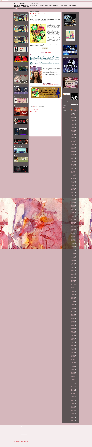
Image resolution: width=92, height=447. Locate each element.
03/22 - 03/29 (73, 213)
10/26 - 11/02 (73, 239)
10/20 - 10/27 (73, 291)
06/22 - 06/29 (73, 253)
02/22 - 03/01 (73, 219)
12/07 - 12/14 (73, 230)
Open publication (16, 441)
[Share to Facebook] (42, 106)
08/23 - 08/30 (73, 185)
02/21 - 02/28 (73, 165)
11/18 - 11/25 (73, 358)
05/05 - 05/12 (73, 324)
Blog (46, 84)
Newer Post (32, 135)
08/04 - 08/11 (73, 307)
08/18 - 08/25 (73, 117)
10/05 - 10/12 (73, 243)
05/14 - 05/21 (73, 130)
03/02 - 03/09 (73, 267)
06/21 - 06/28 (73, 196)
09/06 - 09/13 (73, 182)
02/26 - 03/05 (73, 133)
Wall (33, 106)
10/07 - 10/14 (73, 366)
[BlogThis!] (40, 106)
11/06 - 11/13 (73, 141)
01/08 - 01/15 (73, 420)
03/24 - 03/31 (73, 332)
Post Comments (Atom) (47, 138)
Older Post (59, 135)
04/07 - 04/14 (73, 329)
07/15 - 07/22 (73, 383)
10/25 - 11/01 (73, 172)
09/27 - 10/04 (73, 178)
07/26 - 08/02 (73, 189)
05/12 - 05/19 (73, 322)
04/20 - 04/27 (73, 260)
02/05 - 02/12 (73, 137)
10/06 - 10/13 (73, 294)
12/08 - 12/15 (73, 281)
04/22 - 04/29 (73, 400)
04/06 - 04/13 (73, 263)
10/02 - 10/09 (73, 147)
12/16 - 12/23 (73, 352)
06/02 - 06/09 (73, 318)
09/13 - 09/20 (73, 181)
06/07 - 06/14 (73, 199)
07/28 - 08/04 (73, 308)
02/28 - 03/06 (73, 164)
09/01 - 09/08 (73, 301)
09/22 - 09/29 (73, 297)
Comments (65, 94)
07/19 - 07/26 (73, 191)
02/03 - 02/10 (73, 123)
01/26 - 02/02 (73, 273)
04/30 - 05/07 (73, 131)
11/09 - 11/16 (73, 236)
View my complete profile (74, 110)
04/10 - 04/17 (73, 157)
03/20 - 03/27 (73, 161)
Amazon (48, 52)
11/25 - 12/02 (73, 356)
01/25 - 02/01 (73, 223)
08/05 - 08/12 (73, 379)
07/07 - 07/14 (73, 311)
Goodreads (55, 84)
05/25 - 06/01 (73, 257)
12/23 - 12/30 (73, 124)
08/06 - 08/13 (73, 127)
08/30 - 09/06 (73, 114)
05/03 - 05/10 (73, 206)
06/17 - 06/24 (73, 389)
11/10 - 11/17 (73, 287)
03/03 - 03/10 (73, 120)
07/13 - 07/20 (73, 249)
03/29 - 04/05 (73, 212)
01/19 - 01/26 (73, 274)
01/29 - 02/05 (73, 138)
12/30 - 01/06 (73, 349)
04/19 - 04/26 (73, 208)
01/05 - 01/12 (73, 277)
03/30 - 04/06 (73, 264)
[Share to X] (41, 106)
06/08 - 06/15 (73, 256)
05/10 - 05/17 (73, 205)
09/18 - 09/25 (73, 148)
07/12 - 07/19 (73, 192)
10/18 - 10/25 (73, 174)
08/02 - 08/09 (73, 188)
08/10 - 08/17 (73, 246)
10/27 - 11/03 (73, 290)
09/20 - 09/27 (73, 179)
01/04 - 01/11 (73, 226)
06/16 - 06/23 (73, 315)
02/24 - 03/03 (73, 338)
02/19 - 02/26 (73, 134)
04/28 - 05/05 (73, 325)
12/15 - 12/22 (73, 280)
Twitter (52, 84)
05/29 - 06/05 (73, 151)
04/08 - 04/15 (73, 403)
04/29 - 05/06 (73, 399)
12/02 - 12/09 (73, 355)
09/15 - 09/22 (73, 298)
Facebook (49, 84)
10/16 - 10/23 (73, 144)
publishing (22, 441)
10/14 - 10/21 (73, 365)
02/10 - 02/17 (73, 121)
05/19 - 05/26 (73, 321)
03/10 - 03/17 (73, 335)
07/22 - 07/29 (73, 382)
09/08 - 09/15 (73, 300)
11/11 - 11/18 (73, 359)
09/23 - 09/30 (73, 369)
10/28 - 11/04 (73, 362)
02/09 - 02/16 (73, 270)
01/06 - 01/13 (73, 348)
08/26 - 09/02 (73, 375)
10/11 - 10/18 (73, 175)
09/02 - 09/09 (73, 373)
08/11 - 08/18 (73, 305)
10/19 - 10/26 (73, 240)
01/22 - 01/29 (73, 140)
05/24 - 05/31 (73, 202)
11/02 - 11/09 (73, 237)
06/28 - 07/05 (73, 195)
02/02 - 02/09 (73, 271)
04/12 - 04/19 (73, 209)
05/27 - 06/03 (73, 393)
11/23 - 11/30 (73, 233)
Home (16, 8)
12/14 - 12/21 (73, 229)
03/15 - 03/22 (73, 215)
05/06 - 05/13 (73, 397)
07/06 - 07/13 (73, 250)
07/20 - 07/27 (73, 247)
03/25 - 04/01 (73, 406)
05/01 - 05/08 (73, 154)
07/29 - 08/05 (73, 380)
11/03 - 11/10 (73, 288)
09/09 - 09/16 (73, 372)
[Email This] (39, 106)
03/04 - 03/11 (73, 410)
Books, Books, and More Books (26, 4)
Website (44, 84)
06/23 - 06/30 (73, 314)
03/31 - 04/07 (73, 331)
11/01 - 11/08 (73, 171)
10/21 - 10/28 (73, 363)
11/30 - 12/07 (73, 232)
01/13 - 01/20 (73, 346)
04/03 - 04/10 (73, 158)
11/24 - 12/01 (73, 284)
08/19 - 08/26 (73, 376)
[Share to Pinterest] (43, 106)
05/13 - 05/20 (73, 396)
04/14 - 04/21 (73, 328)
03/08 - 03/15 (73, 216)
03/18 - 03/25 (73, 407)
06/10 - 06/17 (73, 390)
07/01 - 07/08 (73, 386)
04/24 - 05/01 (73, 155)
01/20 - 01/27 (73, 345)
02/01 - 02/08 (73, 222)
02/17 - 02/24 (73, 339)
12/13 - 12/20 (73, 168)
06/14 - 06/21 (73, 198)
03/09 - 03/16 (73, 266)
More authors (26, 441)
